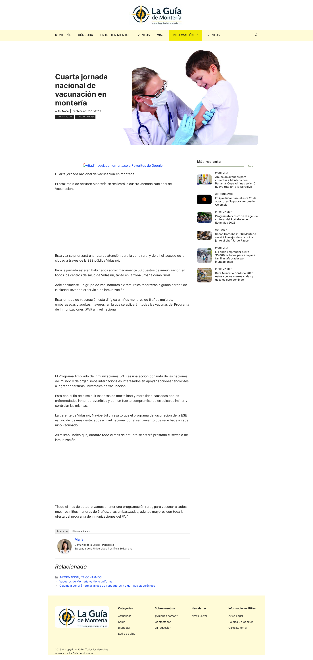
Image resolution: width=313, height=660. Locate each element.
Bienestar (124, 627)
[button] (256, 35)
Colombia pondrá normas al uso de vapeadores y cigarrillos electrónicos (107, 585)
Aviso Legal (235, 616)
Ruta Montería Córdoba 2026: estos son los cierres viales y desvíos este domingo (234, 276)
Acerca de (62, 531)
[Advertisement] (122, 223)
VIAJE (161, 35)
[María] (64, 552)
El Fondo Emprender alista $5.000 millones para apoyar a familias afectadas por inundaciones (235, 256)
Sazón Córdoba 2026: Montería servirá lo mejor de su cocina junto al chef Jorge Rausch (235, 237)
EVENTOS (143, 35)
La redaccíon (163, 627)
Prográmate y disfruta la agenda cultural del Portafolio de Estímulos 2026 (236, 219)
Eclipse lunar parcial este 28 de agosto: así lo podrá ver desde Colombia (235, 201)
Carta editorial (237, 627)
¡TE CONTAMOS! (85, 116)
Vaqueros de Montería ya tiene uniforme (85, 581)
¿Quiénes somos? (166, 616)
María (65, 111)
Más (250, 166)
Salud (121, 622)
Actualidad (125, 616)
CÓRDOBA (85, 35)
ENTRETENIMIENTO (114, 35)
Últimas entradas (81, 531)
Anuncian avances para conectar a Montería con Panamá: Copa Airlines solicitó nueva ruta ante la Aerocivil (235, 181)
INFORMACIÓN (183, 35)
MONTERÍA (63, 35)
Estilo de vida (126, 633)
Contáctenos (163, 622)
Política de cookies (240, 622)
